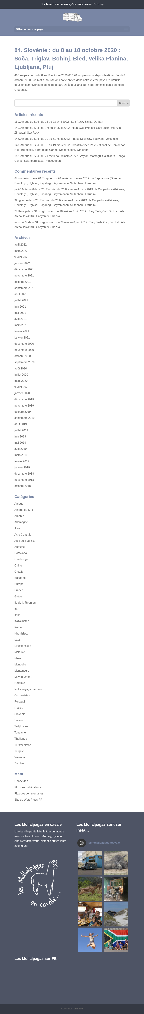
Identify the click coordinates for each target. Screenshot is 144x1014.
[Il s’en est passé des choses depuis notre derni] (116, 940)
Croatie (19, 571)
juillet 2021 (21, 300)
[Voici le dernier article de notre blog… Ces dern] (90, 863)
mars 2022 (21, 250)
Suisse (18, 720)
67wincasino (22, 178)
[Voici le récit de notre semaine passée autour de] (116, 914)
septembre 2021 (24, 288)
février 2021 (21, 331)
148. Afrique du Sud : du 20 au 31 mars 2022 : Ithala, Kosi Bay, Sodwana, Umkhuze (66, 138)
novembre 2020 (24, 349)
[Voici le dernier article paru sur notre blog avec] (116, 889)
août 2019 (20, 424)
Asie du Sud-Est (24, 540)
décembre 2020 (24, 343)
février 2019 (21, 461)
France (18, 590)
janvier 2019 (22, 467)
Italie (17, 614)
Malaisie (19, 652)
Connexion (21, 781)
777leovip (20, 211)
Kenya (18, 627)
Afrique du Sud (23, 509)
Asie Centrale (22, 534)
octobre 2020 (22, 356)
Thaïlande (20, 738)
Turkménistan (22, 744)
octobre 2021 (22, 281)
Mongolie (20, 664)
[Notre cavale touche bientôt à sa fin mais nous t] (90, 889)
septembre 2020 (24, 362)
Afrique (18, 503)
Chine (18, 565)
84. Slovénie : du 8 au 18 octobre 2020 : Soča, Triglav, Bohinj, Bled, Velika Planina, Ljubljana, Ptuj (71, 58)
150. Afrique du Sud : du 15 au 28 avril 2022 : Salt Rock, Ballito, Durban (58, 121)
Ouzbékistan (22, 695)
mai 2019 (20, 442)
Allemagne (21, 522)
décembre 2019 (24, 399)
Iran (16, 608)
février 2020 (21, 386)
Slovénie (19, 714)
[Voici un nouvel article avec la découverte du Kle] (90, 914)
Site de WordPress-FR (28, 799)
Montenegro (21, 670)
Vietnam (19, 757)
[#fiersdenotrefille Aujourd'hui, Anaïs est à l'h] (90, 940)
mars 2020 (21, 380)
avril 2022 (20, 244)
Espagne (20, 577)
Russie (18, 707)
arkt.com (78, 1008)
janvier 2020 (22, 393)
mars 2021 (21, 325)
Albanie (19, 515)
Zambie (19, 763)
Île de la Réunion (25, 602)
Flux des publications (27, 787)
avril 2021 (20, 318)
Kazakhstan (21, 621)
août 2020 (20, 368)
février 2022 (21, 257)
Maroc (18, 658)
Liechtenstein (22, 645)
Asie (17, 528)
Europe (19, 583)
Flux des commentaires (28, 793)
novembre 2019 (24, 405)
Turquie (19, 751)
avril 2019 (20, 448)
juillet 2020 (21, 374)
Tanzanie (20, 732)
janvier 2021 (22, 337)
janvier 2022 (22, 263)
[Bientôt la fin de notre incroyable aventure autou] (116, 863)
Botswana (20, 553)
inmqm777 (21, 222)
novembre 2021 (24, 275)
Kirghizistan (21, 633)
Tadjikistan (21, 726)
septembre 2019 (24, 417)
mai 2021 (20, 312)
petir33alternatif (24, 189)
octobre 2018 (22, 485)
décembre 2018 (24, 473)
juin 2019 (20, 436)
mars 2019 (21, 454)
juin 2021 (20, 306)
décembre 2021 (24, 269)
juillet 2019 (21, 430)
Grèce (18, 596)
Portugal (19, 701)
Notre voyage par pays (28, 689)
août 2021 (20, 294)
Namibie (19, 682)
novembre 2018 (24, 479)
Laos (17, 639)
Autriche (19, 546)
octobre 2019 (22, 411)
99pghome (21, 200)
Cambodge (21, 559)
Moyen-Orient (22, 676)
